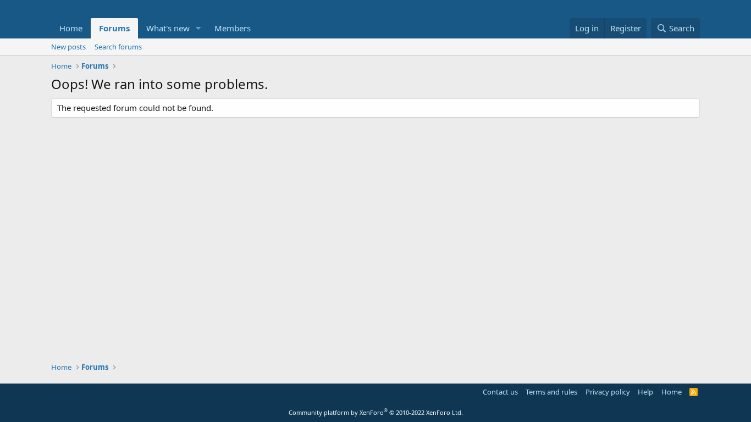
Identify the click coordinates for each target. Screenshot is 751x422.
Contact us (500, 392)
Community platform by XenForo (376, 412)
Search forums (118, 47)
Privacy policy (608, 392)
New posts (68, 47)
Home (70, 28)
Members (232, 28)
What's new (168, 28)
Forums (114, 28)
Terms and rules (551, 392)
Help (645, 392)
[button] (198, 28)
